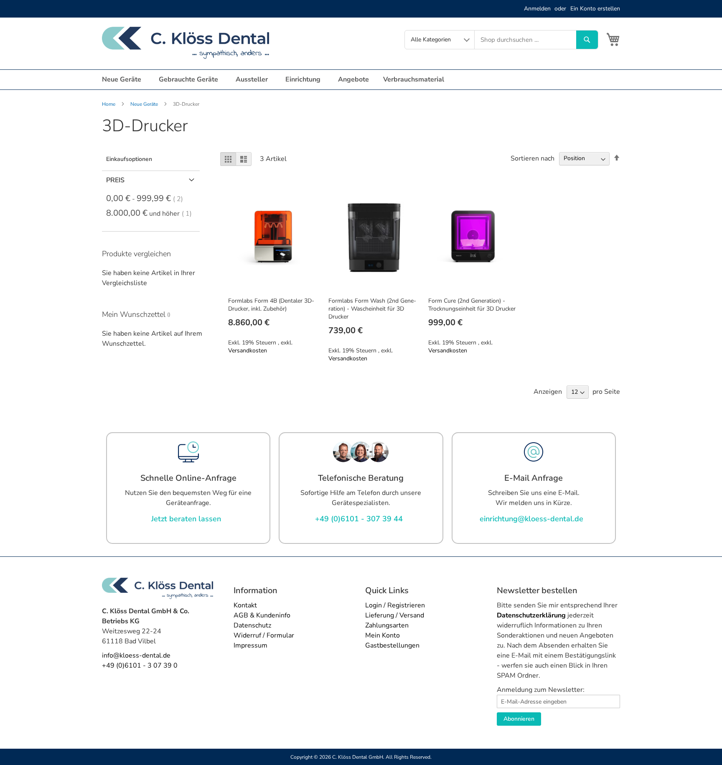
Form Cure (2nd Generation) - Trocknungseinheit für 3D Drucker (472, 305)
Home (109, 104)
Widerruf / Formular (264, 635)
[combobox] (525, 40)
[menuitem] (123, 79)
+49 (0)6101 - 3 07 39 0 (140, 665)
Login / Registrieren (395, 605)
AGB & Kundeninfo (262, 615)
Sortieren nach (532, 158)
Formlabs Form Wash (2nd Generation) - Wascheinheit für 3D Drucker (372, 309)
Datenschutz (252, 625)
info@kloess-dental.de (136, 655)
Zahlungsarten (387, 625)
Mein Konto (382, 635)
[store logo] (185, 43)
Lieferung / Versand (394, 615)
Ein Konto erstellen (595, 9)
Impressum (250, 645)
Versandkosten (247, 350)
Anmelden (537, 9)
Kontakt (245, 605)
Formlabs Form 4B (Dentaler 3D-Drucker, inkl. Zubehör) (271, 305)
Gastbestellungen (392, 645)
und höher (151, 213)
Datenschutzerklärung (531, 615)
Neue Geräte (144, 104)
